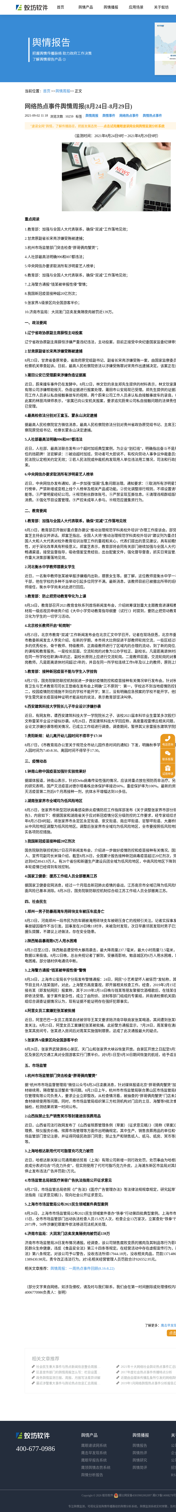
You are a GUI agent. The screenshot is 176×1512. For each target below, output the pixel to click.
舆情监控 (32, 7)
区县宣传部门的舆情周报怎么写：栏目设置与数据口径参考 (69, 1372)
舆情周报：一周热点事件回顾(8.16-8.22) (82, 1268)
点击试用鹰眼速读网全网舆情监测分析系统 (134, 126)
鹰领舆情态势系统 (95, 1468)
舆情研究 (139, 1460)
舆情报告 (139, 1445)
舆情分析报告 (92, 1475)
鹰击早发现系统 (94, 1453)
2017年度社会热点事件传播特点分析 (146, 1372)
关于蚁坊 (161, 7)
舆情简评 (139, 1468)
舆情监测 (79, 1506)
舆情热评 (139, 1453)
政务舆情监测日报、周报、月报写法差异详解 (68, 1378)
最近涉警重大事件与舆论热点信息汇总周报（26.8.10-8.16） (69, 1383)
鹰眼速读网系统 (94, 1445)
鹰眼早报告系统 (94, 1460)
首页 (60, 7)
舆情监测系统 (148, 1506)
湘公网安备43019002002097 (135, 1495)
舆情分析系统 (129, 1506)
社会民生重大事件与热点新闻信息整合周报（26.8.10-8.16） (69, 1366)
